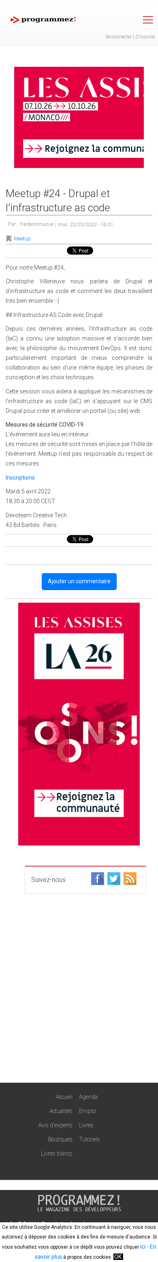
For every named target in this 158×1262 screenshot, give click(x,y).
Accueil (64, 1097)
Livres (86, 1125)
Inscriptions (20, 477)
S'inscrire (145, 37)
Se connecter (118, 37)
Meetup (22, 239)
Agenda (88, 1097)
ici (142, 1246)
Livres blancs (57, 1153)
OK (118, 1257)
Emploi (87, 1111)
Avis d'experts (55, 1125)
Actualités (61, 1111)
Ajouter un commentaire (79, 581)
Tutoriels (89, 1139)
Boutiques (60, 1139)
